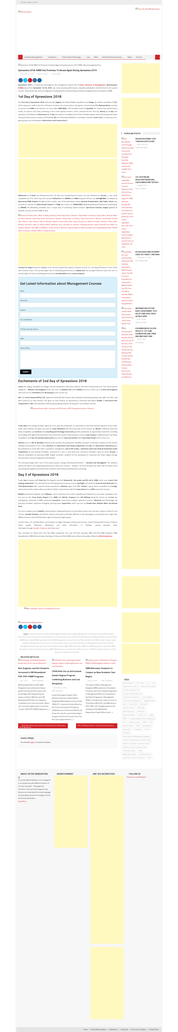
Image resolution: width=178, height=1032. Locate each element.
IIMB (137, 725)
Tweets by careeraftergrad (136, 777)
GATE (124, 704)
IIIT (77, 637)
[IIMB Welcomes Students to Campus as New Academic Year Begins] (101, 662)
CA (148, 683)
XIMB (21, 88)
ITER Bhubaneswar (98, 637)
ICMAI (144, 722)
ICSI (151, 722)
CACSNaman (139, 342)
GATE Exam (141, 711)
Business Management (33, 57)
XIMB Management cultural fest (100, 646)
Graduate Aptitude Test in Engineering (142, 718)
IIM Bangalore (147, 725)
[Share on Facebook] (20, 80)
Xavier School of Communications (51, 643)
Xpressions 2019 (110, 649)
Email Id (23, 310)
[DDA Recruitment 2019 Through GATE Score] (128, 155)
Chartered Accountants (147, 686)
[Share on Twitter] (25, 80)
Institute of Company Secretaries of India (136, 743)
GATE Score (142, 715)
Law (88, 57)
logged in (33, 742)
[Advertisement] (89, 37)
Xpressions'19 (60, 652)
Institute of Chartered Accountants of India (136, 740)
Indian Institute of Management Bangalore (136, 736)
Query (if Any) (25, 348)
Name (22, 291)
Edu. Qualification (26, 319)
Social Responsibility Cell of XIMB (87, 640)
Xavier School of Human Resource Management (80, 643)
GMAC (151, 715)
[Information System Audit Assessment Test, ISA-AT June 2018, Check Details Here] (128, 316)
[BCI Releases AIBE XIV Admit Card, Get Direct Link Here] (128, 277)
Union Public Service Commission (134, 758)
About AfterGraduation (98, 1029)
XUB (77, 652)
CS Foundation (147, 697)
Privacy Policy (154, 1029)
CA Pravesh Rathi (141, 322)
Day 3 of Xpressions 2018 (35, 637)
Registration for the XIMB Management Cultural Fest (57, 640)
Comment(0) (56, 74)
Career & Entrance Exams (112, 57)
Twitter (53, 528)
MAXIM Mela (24, 640)
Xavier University (36, 646)
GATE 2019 (143, 704)
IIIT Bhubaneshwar (84, 637)
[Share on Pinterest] (30, 80)
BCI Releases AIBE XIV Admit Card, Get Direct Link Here (147, 253)
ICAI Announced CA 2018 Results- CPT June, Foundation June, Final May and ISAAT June (145, 332)
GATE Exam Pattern (129, 715)
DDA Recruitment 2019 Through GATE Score (145, 140)
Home (86, 1029)
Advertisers (113, 1029)
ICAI (124, 722)
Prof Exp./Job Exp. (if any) (29, 329)
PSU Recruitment (145, 754)
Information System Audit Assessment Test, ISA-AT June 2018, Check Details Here (146, 312)
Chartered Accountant (130, 686)
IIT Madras (126, 733)
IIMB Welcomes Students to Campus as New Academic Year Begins (100, 672)
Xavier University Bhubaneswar (53, 646)
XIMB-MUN (53, 649)
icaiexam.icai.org (134, 722)
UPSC (96, 57)
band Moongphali (54, 634)
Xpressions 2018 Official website (92, 649)
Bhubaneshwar (66, 634)
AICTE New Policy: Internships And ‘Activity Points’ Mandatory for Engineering (43, 726)
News (130, 57)
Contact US (124, 1029)
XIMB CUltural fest (75, 646)
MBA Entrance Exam (129, 754)
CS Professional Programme (132, 701)
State (22, 338)
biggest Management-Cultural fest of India (87, 634)
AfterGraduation (105, 536)
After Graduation (42, 74)
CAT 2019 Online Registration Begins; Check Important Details (147, 180)
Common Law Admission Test (132, 693)
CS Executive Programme (131, 697)
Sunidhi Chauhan (105, 640)
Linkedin (36, 528)
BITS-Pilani (140, 683)
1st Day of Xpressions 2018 (38, 634)
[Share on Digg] (39, 80)
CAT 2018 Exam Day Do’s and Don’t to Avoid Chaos (96, 725)
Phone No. (24, 300)
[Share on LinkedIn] (35, 80)
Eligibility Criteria (149, 701)
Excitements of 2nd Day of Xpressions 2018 (60, 637)
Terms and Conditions (138, 1029)
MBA (140, 750)
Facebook (43, 528)
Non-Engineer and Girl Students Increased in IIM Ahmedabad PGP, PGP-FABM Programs (33, 672)
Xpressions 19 (63, 649)
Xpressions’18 (70, 652)
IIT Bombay (137, 729)
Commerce (52, 57)
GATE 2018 (133, 704)
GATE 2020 (140, 708)
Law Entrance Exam (129, 750)
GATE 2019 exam (128, 708)
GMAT (125, 718)
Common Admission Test (131, 690)
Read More (22, 801)
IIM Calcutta (126, 729)
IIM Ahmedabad (128, 725)
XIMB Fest (85, 646)
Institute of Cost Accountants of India (135, 747)
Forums (139, 57)
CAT (154, 683)
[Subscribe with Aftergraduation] (147, 8)
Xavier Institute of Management (92, 85)
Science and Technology (71, 57)
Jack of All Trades (111, 637)
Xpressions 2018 (74, 649)
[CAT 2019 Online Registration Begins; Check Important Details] (128, 211)
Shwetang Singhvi (141, 147)
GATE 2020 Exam (128, 711)
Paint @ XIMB (33, 640)
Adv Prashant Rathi (141, 260)
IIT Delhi (147, 729)
